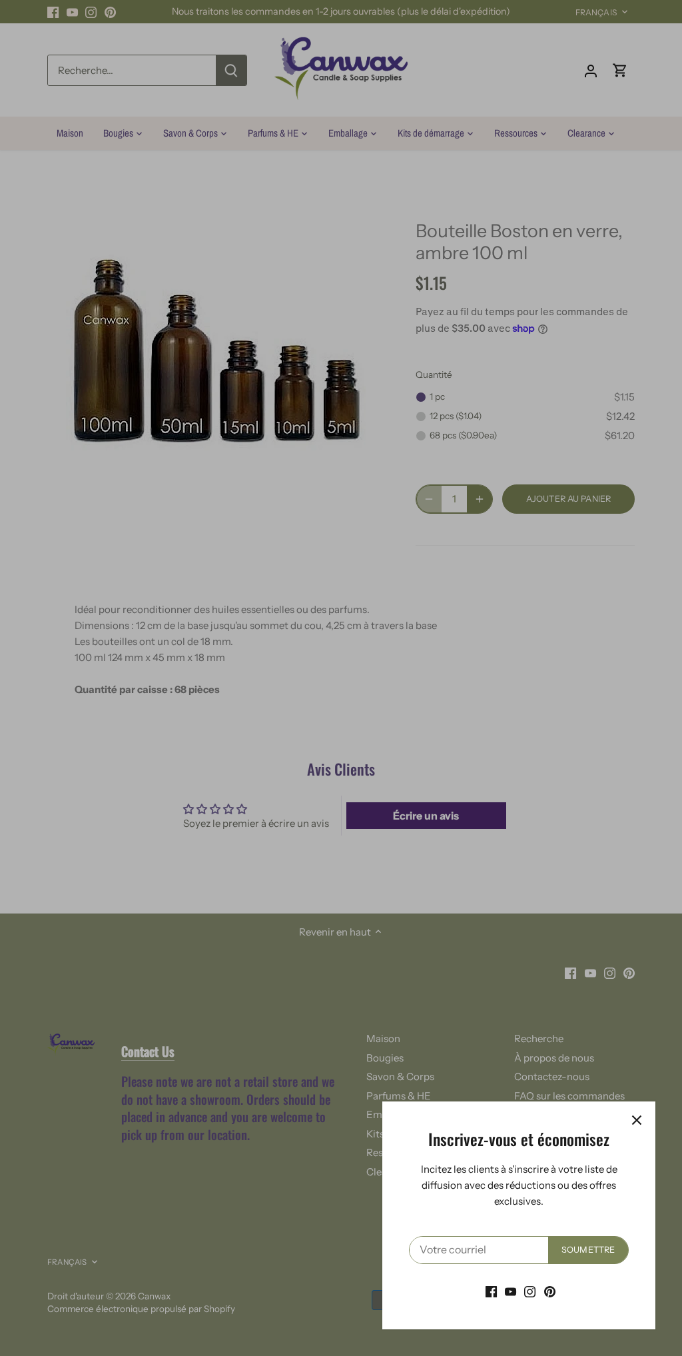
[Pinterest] (549, 1291)
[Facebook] (491, 1291)
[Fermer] (636, 1120)
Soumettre (588, 1250)
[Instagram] (529, 1291)
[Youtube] (510, 1291)
